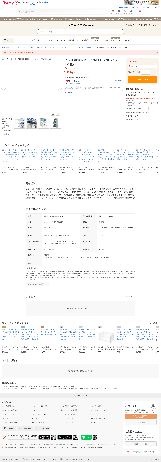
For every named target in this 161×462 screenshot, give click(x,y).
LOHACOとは (13, 445)
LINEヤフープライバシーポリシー (25, 459)
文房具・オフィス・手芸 (98, 418)
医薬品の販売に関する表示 (61, 447)
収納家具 (39, 47)
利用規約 (61, 459)
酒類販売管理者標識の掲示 (27, 447)
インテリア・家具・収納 (24, 47)
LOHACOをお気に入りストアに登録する (142, 452)
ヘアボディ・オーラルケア (10, 414)
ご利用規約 (90, 445)
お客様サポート (23, 445)
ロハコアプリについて (21, 438)
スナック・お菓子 (96, 406)
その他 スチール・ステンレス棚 (80, 47)
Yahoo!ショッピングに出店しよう (141, 7)
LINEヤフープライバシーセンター (47, 459)
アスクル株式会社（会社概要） (93, 447)
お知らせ (4, 445)
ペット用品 (5, 418)
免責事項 (68, 459)
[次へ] (59, 87)
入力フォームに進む (141, 444)
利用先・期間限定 (75, 83)
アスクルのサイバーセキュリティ (105, 445)
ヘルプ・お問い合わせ (140, 422)
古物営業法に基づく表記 (44, 447)
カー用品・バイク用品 (67, 422)
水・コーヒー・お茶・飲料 (10, 410)
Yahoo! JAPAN (124, 7)
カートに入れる (142, 79)
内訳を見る (118, 80)
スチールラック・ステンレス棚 (55, 47)
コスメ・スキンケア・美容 (40, 406)
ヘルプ (156, 7)
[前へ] (3, 87)
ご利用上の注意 (60, 445)
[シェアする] (53, 114)
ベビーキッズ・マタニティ (40, 414)
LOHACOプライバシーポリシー (76, 445)
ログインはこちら (70, 92)
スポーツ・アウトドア (67, 418)
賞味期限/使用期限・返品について (137, 112)
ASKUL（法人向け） (76, 447)
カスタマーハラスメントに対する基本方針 (41, 445)
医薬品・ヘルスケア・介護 (99, 414)
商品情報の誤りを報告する (37, 284)
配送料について (131, 101)
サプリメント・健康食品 (68, 414)
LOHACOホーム (7, 47)
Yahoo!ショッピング (8, 459)
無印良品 (93, 422)
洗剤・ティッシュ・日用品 (69, 410)
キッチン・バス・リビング (99, 410)
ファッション (36, 418)
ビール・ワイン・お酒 (38, 410)
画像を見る (5, 134)
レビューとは (130, 296)
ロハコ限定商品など (8, 406)
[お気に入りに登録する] (58, 114)
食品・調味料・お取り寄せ (69, 406)
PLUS (74, 68)
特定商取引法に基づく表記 (10, 447)
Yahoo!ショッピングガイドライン (82, 459)
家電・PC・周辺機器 (38, 422)
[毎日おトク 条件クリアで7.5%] (80, 19)
